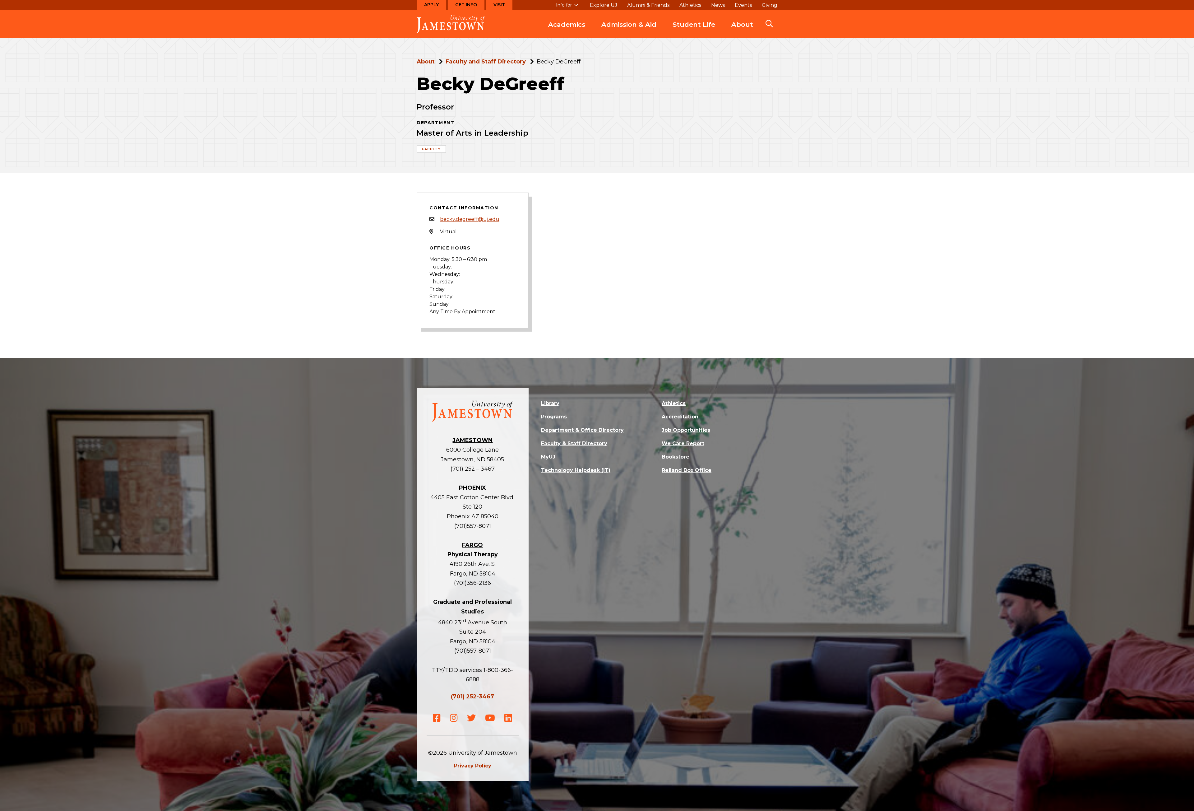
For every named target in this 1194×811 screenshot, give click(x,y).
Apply (431, 4)
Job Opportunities (686, 430)
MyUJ (548, 457)
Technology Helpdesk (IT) (575, 470)
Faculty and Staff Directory (486, 61)
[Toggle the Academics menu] (567, 30)
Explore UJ (603, 5)
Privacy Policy (472, 766)
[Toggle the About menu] (742, 30)
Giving (769, 5)
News (718, 5)
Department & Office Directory (582, 430)
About (742, 24)
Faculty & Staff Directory (574, 443)
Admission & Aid (628, 24)
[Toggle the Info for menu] (567, 7)
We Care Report (683, 443)
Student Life (694, 24)
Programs (554, 417)
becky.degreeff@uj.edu (469, 219)
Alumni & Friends (648, 5)
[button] (769, 24)
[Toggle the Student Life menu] (694, 30)
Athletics (690, 5)
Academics (566, 24)
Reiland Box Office (686, 470)
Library (550, 403)
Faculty (431, 149)
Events (743, 5)
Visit (499, 4)
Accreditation (680, 417)
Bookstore (675, 457)
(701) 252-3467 (472, 696)
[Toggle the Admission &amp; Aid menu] (629, 30)
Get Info (466, 4)
